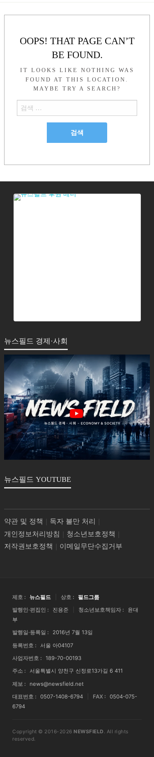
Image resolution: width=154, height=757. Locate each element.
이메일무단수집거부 (91, 546)
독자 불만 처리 (73, 521)
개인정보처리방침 (32, 534)
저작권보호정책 (28, 546)
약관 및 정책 (23, 521)
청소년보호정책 (91, 534)
